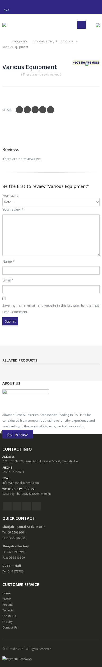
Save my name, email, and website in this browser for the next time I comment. (50, 308)
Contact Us (10, 627)
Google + (42, 109)
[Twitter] (10, 3)
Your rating (10, 195)
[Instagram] (16, 3)
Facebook (19, 109)
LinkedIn (35, 109)
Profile (6, 599)
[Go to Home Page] (4, 41)
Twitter (27, 109)
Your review (12, 209)
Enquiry (7, 622)
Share (7, 110)
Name (8, 261)
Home (6, 593)
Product (7, 604)
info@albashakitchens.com (20, 483)
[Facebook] (4, 3)
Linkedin (36, 506)
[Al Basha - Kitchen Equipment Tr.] (10, 25)
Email (50, 109)
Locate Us (9, 616)
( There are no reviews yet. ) (41, 74)
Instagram (26, 506)
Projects (8, 610)
